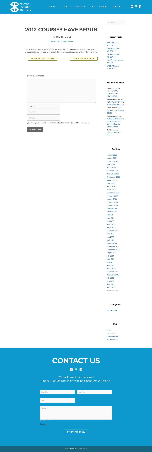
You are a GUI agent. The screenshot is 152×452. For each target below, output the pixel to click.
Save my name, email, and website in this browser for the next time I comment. (59, 123)
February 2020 (112, 189)
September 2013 (113, 249)
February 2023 (112, 161)
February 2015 (112, 230)
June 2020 (111, 183)
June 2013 (110, 259)
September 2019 (113, 193)
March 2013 (111, 268)
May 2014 (110, 237)
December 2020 (113, 174)
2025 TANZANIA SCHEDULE (113, 44)
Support (116, 6)
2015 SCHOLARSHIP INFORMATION (112, 93)
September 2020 (113, 177)
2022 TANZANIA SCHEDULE (113, 67)
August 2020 (112, 180)
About (52, 6)
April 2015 (110, 224)
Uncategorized (112, 310)
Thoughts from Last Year (42, 59)
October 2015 (112, 211)
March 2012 (111, 287)
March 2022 (111, 167)
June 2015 (110, 218)
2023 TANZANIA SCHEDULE (113, 55)
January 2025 (112, 155)
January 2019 (112, 199)
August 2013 (111, 252)
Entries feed (111, 333)
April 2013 (110, 265)
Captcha (43, 424)
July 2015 (110, 215)
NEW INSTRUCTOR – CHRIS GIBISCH (115, 110)
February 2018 (112, 202)
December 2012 (113, 275)
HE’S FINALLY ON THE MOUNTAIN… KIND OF (115, 103)
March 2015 (111, 227)
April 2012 (110, 284)
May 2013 (110, 262)
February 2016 (112, 205)
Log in (109, 330)
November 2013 (113, 246)
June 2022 (111, 164)
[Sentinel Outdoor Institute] (22, 7)
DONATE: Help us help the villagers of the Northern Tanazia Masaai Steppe (115, 123)
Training (67, 6)
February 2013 (112, 271)
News (92, 6)
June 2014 (110, 234)
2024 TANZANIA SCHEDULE (113, 49)
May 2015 (110, 221)
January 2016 (112, 208)
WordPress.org (112, 339)
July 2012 (110, 278)
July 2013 (110, 256)
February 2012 (112, 290)
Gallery (103, 6)
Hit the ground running (83, 59)
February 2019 (112, 196)
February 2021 (112, 170)
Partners (81, 6)
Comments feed (113, 336)
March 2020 (111, 186)
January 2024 (112, 158)
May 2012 (110, 281)
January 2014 (112, 243)
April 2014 (110, 240)
